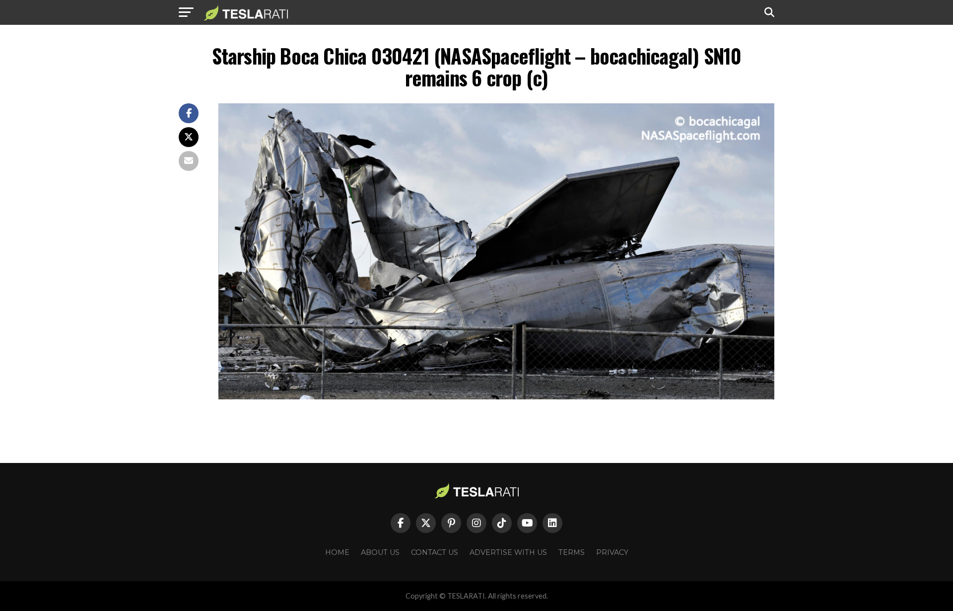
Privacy (612, 552)
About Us (380, 552)
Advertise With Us (508, 552)
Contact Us (434, 552)
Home (337, 552)
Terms (571, 552)
